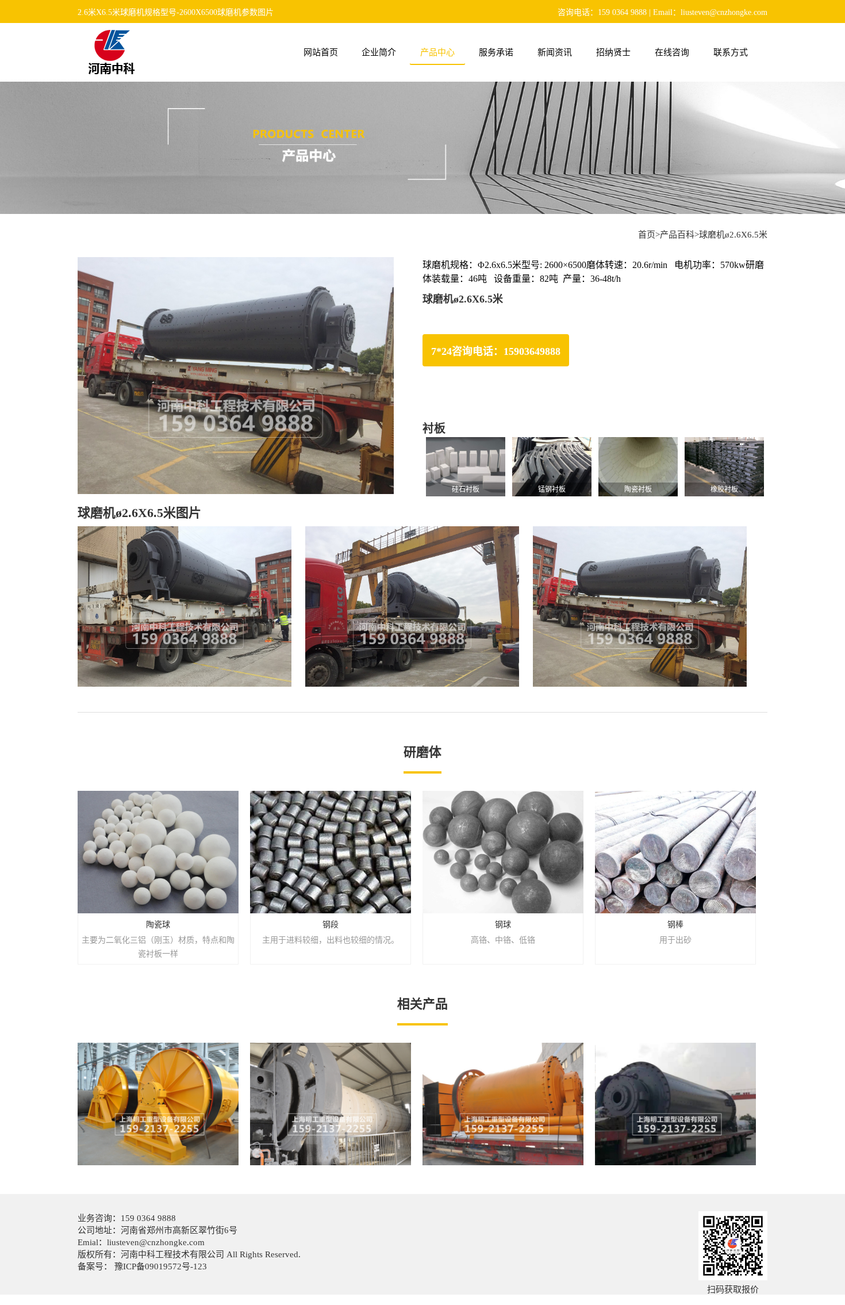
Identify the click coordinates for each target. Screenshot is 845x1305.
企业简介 (379, 52)
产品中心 (437, 52)
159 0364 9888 (148, 1218)
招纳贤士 (613, 52)
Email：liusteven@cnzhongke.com (710, 12)
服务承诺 (496, 52)
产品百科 (677, 234)
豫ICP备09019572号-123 (159, 1266)
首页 (646, 234)
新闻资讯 (554, 52)
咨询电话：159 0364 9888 (602, 12)
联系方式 (730, 52)
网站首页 (321, 52)
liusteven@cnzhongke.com (156, 1242)
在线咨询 (672, 52)
